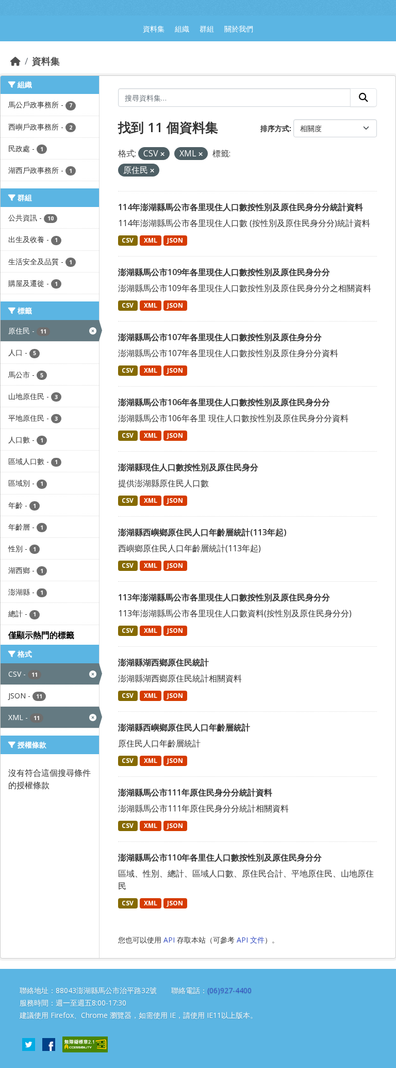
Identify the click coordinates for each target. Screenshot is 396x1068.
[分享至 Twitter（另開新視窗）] (29, 1043)
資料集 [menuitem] (153, 29)
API (169, 940)
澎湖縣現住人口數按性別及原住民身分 (188, 467)
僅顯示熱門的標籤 (41, 635)
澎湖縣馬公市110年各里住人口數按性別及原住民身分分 (220, 857)
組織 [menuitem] (182, 29)
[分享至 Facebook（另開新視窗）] (49, 1043)
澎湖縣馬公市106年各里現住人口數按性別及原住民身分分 (224, 402)
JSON (175, 240)
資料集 (46, 61)
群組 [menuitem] (207, 29)
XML (150, 240)
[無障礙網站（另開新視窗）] (85, 1043)
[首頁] (15, 61)
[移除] (162, 154)
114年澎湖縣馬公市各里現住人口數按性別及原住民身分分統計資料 (240, 207)
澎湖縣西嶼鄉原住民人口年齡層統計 (184, 727)
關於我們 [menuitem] (238, 29)
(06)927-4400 (229, 990)
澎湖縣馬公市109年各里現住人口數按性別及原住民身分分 (224, 272)
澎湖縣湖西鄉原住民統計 (163, 662)
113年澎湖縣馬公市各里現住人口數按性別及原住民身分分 (224, 597)
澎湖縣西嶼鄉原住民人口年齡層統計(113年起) (202, 532)
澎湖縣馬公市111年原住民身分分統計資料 (195, 792)
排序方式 (274, 128)
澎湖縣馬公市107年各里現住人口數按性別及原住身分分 (220, 337)
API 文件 (251, 940)
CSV (128, 240)
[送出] (363, 97)
